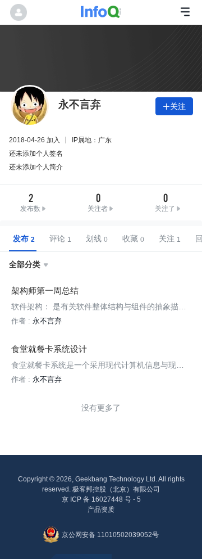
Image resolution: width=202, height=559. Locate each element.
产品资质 (101, 509)
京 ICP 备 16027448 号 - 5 (101, 499)
